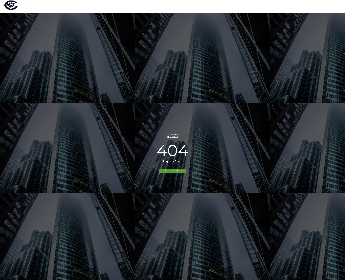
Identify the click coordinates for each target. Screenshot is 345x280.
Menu (339, 6)
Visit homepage (172, 171)
